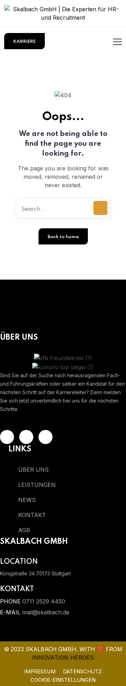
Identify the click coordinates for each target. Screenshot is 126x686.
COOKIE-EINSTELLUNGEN (63, 680)
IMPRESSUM (40, 671)
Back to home (63, 237)
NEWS (27, 499)
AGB (24, 530)
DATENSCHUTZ (82, 671)
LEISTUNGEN (37, 484)
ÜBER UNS (33, 469)
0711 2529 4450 (43, 601)
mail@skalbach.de (45, 612)
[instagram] (26, 437)
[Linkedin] (7, 437)
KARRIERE (24, 41)
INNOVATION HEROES (63, 657)
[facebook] (45, 437)
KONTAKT (32, 514)
